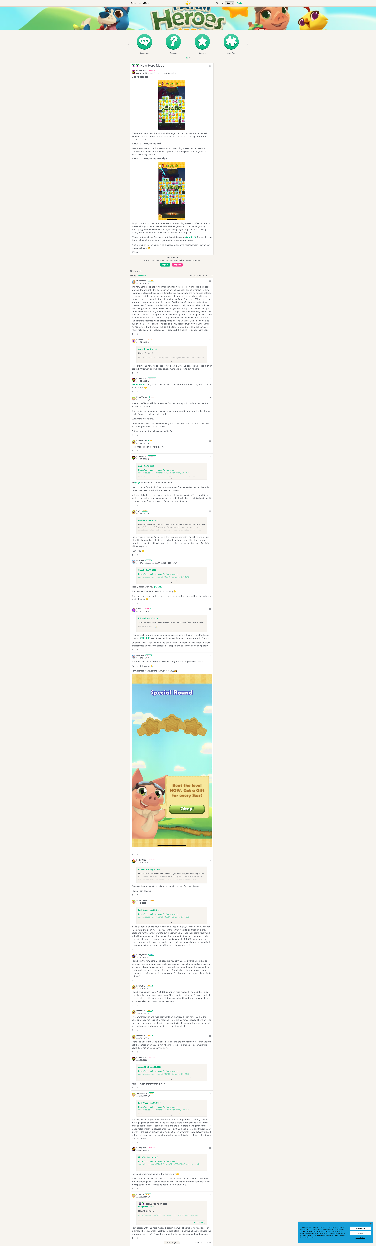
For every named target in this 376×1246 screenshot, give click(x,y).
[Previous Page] (203, 275)
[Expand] (171, 361)
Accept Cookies (361, 1228)
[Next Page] (208, 275)
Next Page (171, 1242)
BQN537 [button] (140, 560)
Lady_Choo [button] (141, 70)
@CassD (158, 587)
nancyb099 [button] (143, 869)
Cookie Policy (309, 1237)
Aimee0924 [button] (143, 1067)
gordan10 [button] (142, 520)
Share (135, 252)
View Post (198, 1222)
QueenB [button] (171, 73)
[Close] (370, 1223)
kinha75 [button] (142, 1157)
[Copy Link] (175, 73)
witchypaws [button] (141, 900)
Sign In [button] (165, 265)
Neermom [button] (140, 1011)
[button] (134, 72)
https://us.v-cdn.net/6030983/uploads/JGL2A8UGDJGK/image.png (168, 1215)
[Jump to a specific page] (211, 275)
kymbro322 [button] (141, 441)
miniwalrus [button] (141, 281)
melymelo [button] (140, 339)
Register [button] (177, 265)
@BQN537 (145, 638)
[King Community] (188, 3)
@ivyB (137, 482)
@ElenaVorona (139, 384)
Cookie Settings (360, 1238)
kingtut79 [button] (140, 986)
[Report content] (210, 66)
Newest (141, 276)
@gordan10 (191, 237)
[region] (335, 1232)
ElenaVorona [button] (142, 397)
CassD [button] (141, 570)
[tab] (187, 58)
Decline (360, 1233)
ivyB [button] (140, 466)
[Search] (223, 3)
